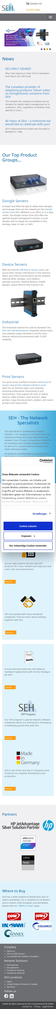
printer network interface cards (30, 385)
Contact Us (35, 3)
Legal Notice (47, 1006)
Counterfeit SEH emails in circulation (23, 956)
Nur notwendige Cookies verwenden (28, 545)
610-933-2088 (33, 9)
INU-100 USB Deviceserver (15, 330)
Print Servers (13, 376)
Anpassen (26, 535)
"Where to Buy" (26, 905)
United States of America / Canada (22, 984)
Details (8, 581)
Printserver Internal (15, 970)
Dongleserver (13, 967)
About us (11, 951)
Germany (11, 987)
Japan (9, 981)
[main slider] (28, 37)
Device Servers (14, 264)
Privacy (37, 1006)
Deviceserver (12, 965)
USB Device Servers (29, 269)
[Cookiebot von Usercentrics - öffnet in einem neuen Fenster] (40, 461)
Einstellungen (40, 513)
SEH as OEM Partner (16, 953)
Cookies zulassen (28, 526)
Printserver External (15, 973)
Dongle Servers (15, 200)
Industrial (10, 321)
